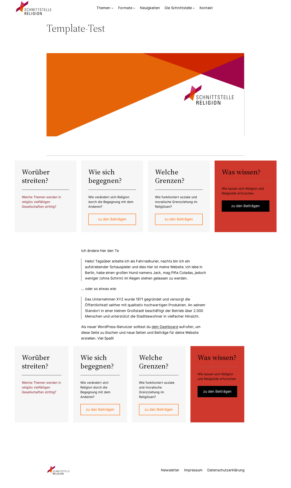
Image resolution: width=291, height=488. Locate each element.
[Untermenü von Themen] (112, 8)
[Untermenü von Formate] (134, 8)
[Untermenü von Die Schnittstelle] (194, 8)
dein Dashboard (165, 327)
